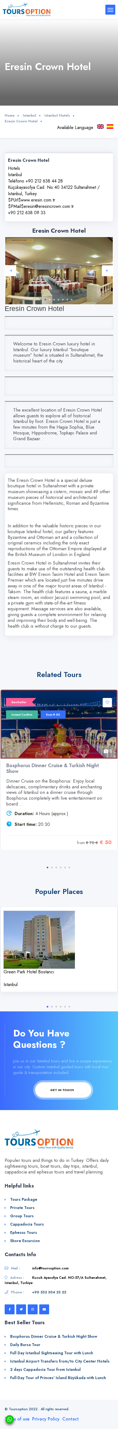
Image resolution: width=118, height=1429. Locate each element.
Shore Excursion (25, 1240)
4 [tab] (58, 299)
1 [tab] (45, 299)
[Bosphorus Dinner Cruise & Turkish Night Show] (59, 724)
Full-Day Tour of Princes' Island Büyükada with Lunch (58, 1377)
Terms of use (17, 1419)
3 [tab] (54, 299)
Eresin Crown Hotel (21, 121)
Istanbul (29, 115)
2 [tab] (49, 299)
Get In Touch (62, 1090)
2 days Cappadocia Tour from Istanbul (45, 1369)
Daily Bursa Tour (25, 1344)
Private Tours (22, 1207)
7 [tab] (71, 299)
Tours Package (23, 1199)
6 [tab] (67, 299)
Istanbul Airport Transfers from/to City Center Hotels (59, 1361)
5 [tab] (63, 299)
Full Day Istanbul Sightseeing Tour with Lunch (51, 1353)
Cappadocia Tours (27, 1224)
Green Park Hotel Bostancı (29, 972)
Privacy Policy (46, 1419)
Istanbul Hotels (57, 115)
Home (10, 115)
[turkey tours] (26, 9)
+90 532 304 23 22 (49, 1292)
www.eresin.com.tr (38, 200)
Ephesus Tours (23, 1232)
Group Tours (22, 1216)
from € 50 (53, 714)
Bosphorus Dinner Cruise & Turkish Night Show (52, 768)
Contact (70, 1419)
